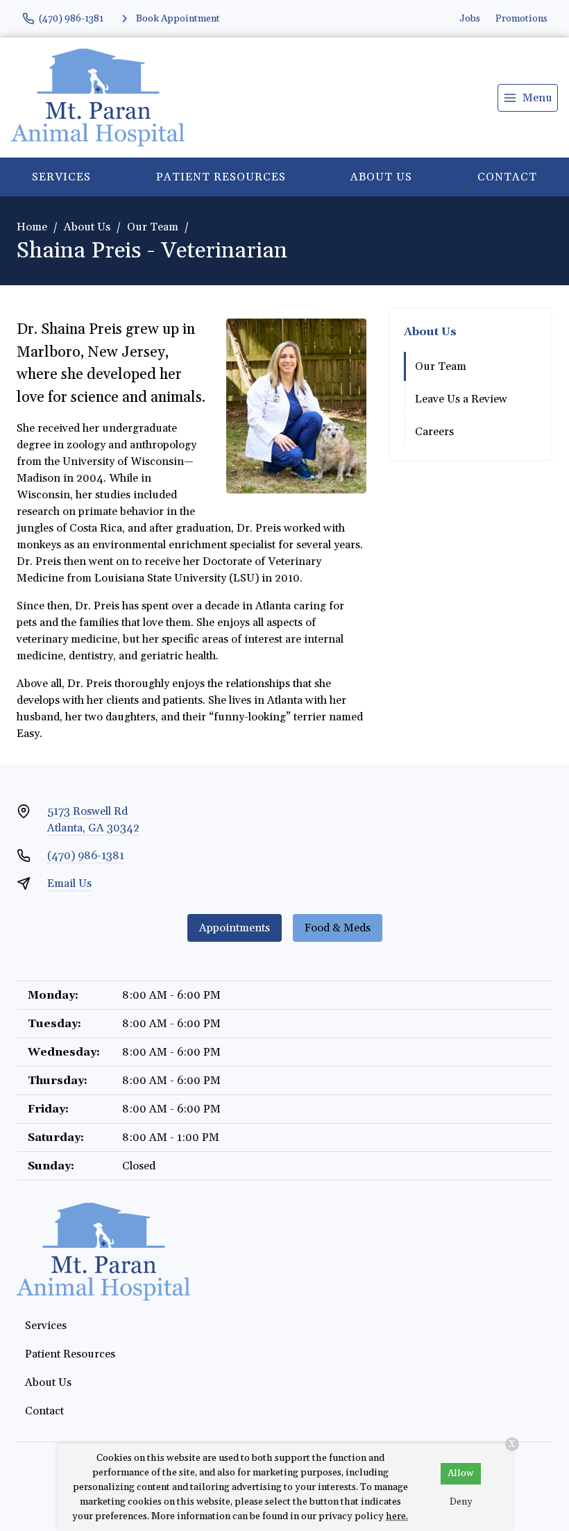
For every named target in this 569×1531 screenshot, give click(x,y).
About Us (381, 177)
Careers (434, 432)
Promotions (521, 18)
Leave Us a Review (461, 399)
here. (397, 1516)
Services (61, 177)
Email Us (69, 883)
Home (32, 227)
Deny (461, 1502)
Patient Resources (221, 177)
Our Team (152, 227)
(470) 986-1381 (85, 856)
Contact (44, 1411)
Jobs (469, 18)
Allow (461, 1473)
